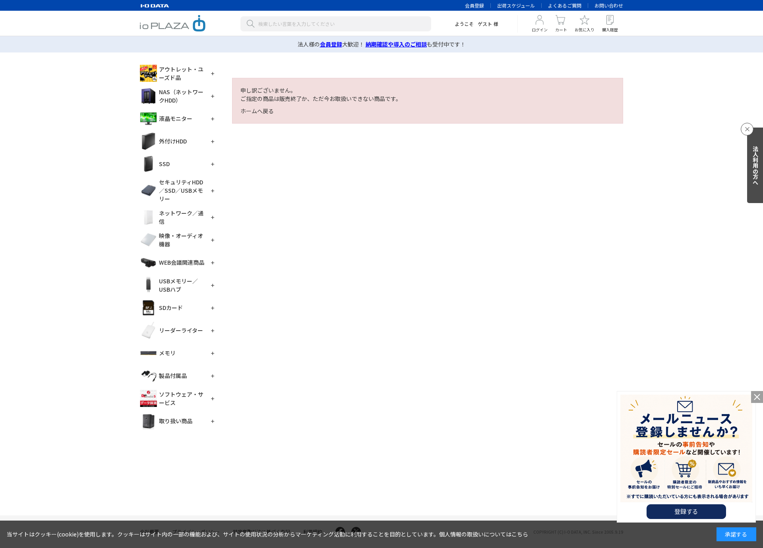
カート (561, 30)
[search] (252, 23)
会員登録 (474, 5)
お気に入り (585, 30)
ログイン (540, 30)
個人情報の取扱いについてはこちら (483, 534)
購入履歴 (610, 30)
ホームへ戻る (257, 111)
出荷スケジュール (516, 5)
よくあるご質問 (564, 5)
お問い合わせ (609, 5)
